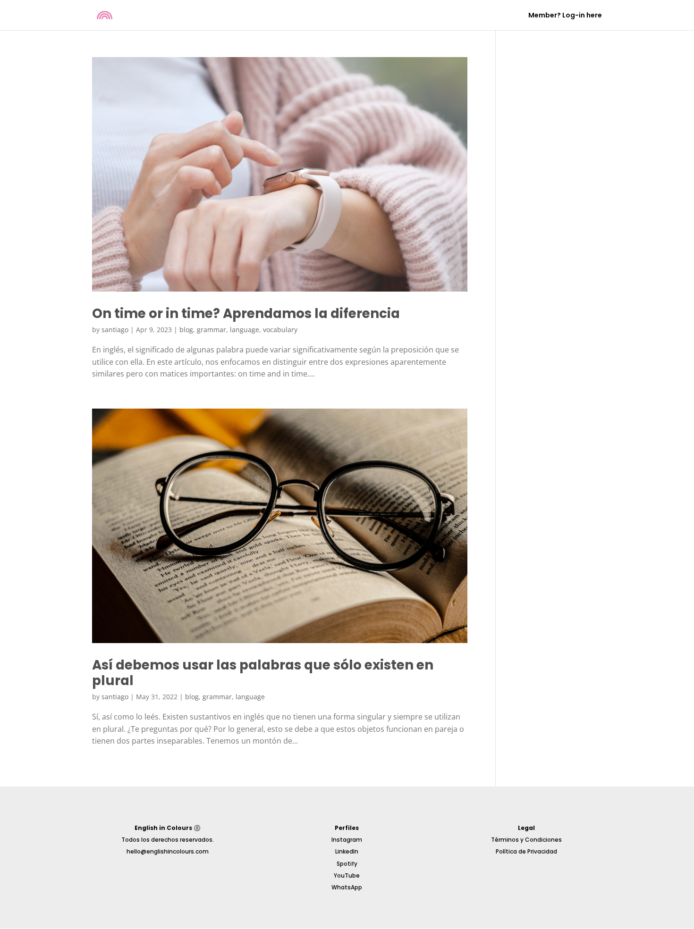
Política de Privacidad (526, 851)
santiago (115, 329)
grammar (211, 329)
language (244, 329)
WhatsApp (346, 887)
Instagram (346, 840)
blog (186, 329)
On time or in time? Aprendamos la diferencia (246, 313)
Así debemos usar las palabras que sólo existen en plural (262, 673)
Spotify (347, 864)
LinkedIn (346, 851)
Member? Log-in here (565, 16)
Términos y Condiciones (526, 840)
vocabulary (280, 329)
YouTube (347, 875)
